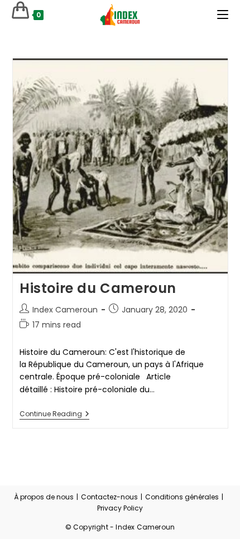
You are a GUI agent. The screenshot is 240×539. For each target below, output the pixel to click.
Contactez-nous (109, 497)
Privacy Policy (120, 508)
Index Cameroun (65, 309)
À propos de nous (44, 497)
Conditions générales (182, 497)
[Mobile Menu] (222, 15)
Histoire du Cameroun (98, 288)
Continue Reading (54, 415)
